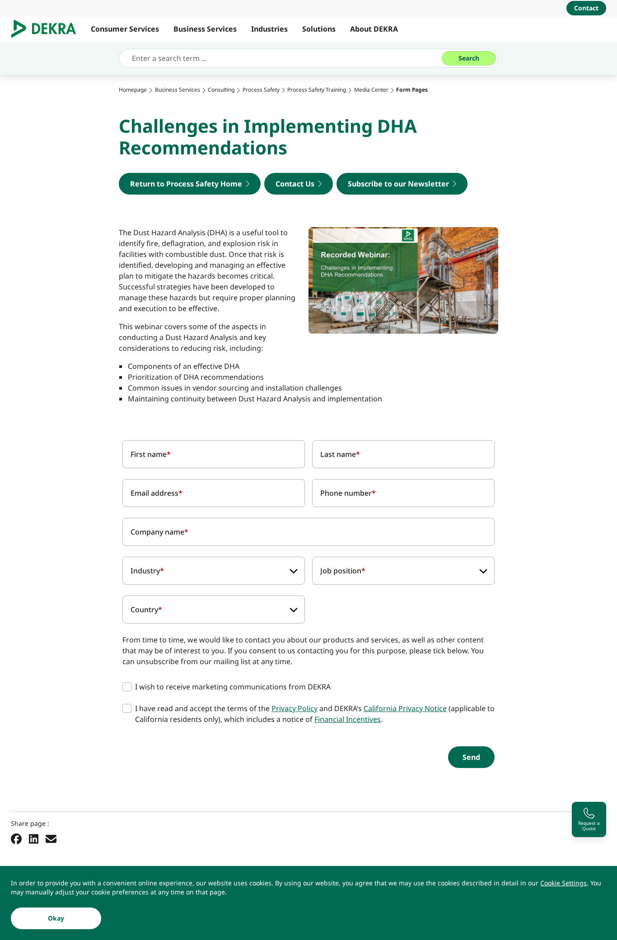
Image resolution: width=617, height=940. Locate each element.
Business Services (205, 29)
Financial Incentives (347, 719)
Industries (269, 29)
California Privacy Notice (405, 708)
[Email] (51, 838)
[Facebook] (16, 838)
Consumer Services (125, 29)
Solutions (319, 29)
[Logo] (47, 29)
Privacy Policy (294, 708)
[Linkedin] (33, 838)
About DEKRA (374, 29)
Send (471, 757)
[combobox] (213, 571)
